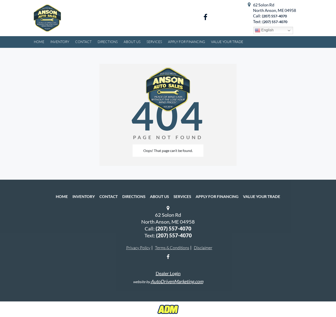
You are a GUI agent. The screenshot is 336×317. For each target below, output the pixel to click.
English (267, 30)
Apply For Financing (217, 196)
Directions (133, 196)
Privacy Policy (138, 247)
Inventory (83, 196)
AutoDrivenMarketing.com (177, 281)
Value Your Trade (261, 196)
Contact (108, 196)
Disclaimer (203, 247)
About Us (159, 196)
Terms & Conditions (172, 247)
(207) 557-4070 (274, 16)
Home (62, 196)
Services (182, 196)
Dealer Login (168, 273)
